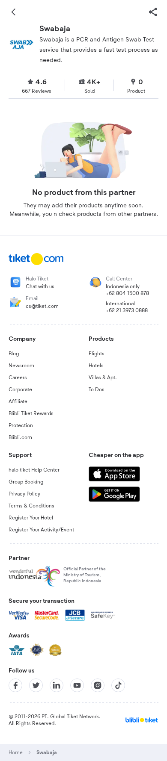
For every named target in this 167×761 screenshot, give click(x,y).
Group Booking (26, 481)
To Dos (96, 389)
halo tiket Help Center (34, 469)
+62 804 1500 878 (127, 293)
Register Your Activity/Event (41, 529)
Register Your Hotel (31, 517)
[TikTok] (118, 685)
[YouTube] (77, 685)
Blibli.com (20, 437)
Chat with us (40, 286)
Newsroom (21, 365)
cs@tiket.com (42, 306)
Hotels (96, 365)
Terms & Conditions (31, 505)
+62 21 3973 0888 (127, 310)
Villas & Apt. (103, 377)
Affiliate (18, 401)
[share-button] (153, 12)
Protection (21, 425)
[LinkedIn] (56, 685)
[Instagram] (97, 685)
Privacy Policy (24, 493)
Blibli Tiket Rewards (31, 413)
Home (16, 752)
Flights (96, 353)
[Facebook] (15, 685)
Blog (14, 353)
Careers (18, 377)
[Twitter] (36, 685)
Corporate (20, 389)
